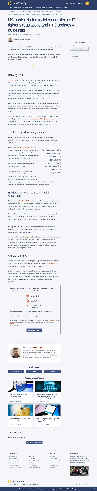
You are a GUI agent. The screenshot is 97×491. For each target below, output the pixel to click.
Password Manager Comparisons (16, 460)
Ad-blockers (17, 7)
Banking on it (73, 45)
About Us (10, 484)
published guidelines (25, 147)
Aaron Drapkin (25, 39)
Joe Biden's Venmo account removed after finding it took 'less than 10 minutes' (48, 419)
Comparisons (12, 453)
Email (51, 7)
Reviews (52, 453)
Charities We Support (26, 484)
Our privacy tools (70, 3)
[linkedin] (85, 485)
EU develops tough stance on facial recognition (78, 52)
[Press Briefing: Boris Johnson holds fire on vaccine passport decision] (20, 416)
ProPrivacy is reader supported (16, 14)
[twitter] (76, 485)
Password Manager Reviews (56, 460)
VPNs (10, 7)
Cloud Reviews (53, 458)
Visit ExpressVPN (33, 330)
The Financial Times (25, 201)
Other (65, 7)
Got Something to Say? (34, 442)
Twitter (34, 371)
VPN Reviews (53, 456)
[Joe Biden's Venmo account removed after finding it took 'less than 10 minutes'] (48, 416)
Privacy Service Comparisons (15, 467)
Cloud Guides (32, 458)
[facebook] (74, 485)
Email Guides (32, 463)
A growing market (74, 56)
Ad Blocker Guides (33, 465)
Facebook (16, 371)
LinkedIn (52, 371)
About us (79, 3)
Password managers (41, 7)
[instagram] (82, 485)
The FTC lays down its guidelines (77, 48)
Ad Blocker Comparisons (14, 465)
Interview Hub (16, 484)
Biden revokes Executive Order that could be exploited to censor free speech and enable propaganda (47, 396)
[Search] (87, 3)
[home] (10, 11)
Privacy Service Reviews (55, 467)
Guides (31, 453)
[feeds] (88, 485)
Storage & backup (28, 7)
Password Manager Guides (35, 460)
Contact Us (35, 484)
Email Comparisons (12, 463)
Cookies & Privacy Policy (68, 489)
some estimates (52, 263)
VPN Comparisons (12, 456)
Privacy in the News (16, 11)
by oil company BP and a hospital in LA (42, 119)
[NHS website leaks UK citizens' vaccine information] (20, 392)
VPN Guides (32, 456)
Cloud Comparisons (12, 458)
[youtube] (79, 485)
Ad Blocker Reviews (54, 465)
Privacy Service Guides (34, 467)
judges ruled (29, 237)
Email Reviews (53, 463)
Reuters (10, 80)
